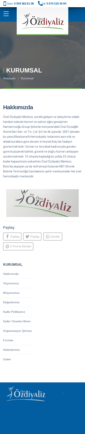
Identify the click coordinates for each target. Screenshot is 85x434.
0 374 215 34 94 (56, 3)
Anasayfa (9, 78)
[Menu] (8, 14)
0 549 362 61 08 (24, 3)
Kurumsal (27, 78)
